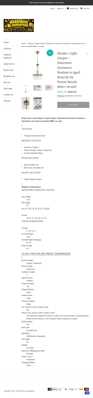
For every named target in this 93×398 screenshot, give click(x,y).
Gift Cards (8, 89)
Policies (7, 101)
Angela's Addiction (8, 56)
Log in (52, 8)
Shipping (60, 96)
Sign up (60, 8)
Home (6, 42)
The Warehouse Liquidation (25, 391)
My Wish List (9, 76)
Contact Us (8, 95)
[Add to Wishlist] (87, 54)
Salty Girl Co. (9, 64)
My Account (9, 70)
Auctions (7, 49)
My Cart (7, 82)
